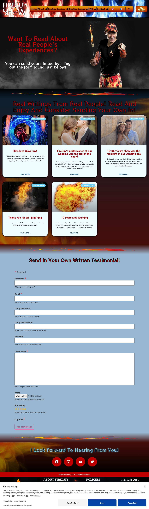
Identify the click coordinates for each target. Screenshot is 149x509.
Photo (17, 393)
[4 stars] (23, 409)
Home (34, 9)
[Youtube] (80, 461)
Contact (101, 9)
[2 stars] (18, 409)
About (41, 9)
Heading (19, 336)
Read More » (25, 174)
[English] (113, 8)
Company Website (24, 322)
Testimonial (20, 351)
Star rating (20, 405)
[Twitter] (92, 461)
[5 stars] (25, 409)
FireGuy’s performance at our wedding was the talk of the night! (74, 153)
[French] (121, 8)
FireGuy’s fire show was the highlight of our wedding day (124, 152)
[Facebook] (56, 461)
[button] (129, 8)
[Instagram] (68, 461)
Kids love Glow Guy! (25, 151)
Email (17, 294)
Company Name (22, 308)
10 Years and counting (74, 217)
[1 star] (16, 409)
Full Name (19, 279)
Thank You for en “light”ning (25, 217)
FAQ (91, 9)
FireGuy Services (56, 9)
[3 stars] (21, 409)
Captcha (19, 419)
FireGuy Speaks (77, 9)
